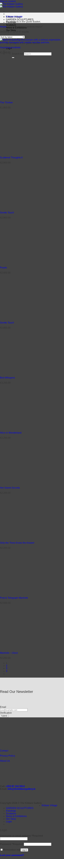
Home (3, 26)
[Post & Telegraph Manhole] (18, 592)
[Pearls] (18, 262)
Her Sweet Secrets (10, 487)
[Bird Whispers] (18, 372)
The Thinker (6, 102)
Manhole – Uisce (9, 653)
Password (11, 844)
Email (3, 707)
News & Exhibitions (16, 816)
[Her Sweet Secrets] (18, 482)
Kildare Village (49, 805)
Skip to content (8, 1)
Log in (24, 850)
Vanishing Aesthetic (10, 47)
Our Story (11, 30)
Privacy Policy (7, 755)
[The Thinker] (18, 97)
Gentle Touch (7, 212)
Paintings (11, 810)
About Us (5, 761)
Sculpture (11, 25)
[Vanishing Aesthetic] (32, 42)
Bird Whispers (7, 377)
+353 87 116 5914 (15, 786)
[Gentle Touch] (18, 207)
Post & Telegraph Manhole (14, 598)
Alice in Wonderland (10, 432)
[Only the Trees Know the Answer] (18, 537)
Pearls (3, 267)
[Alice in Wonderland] (18, 427)
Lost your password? (12, 855)
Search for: (17, 53)
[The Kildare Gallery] (11, 5)
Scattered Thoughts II (11, 157)
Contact (4, 750)
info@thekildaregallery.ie (21, 789)
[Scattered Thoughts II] (18, 152)
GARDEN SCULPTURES (19, 19)
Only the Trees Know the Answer (17, 543)
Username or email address (21, 835)
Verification (6, 713)
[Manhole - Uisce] (18, 647)
